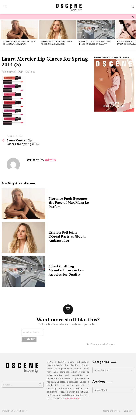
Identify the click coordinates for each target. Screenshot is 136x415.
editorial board (72, 398)
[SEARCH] (133, 7)
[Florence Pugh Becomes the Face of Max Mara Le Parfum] (19, 29)
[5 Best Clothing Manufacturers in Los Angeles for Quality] (96, 29)
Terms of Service (111, 411)
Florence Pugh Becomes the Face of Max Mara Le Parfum (19, 42)
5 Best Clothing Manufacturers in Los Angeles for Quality (95, 42)
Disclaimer (129, 411)
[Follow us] (133, 16)
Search (40, 385)
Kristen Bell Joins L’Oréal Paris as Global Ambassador (56, 42)
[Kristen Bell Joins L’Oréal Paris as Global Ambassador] (57, 29)
